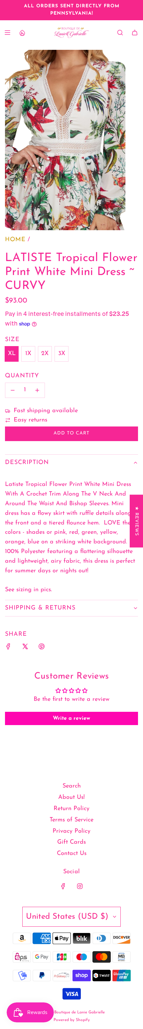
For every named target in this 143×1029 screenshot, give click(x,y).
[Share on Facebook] (8, 648)
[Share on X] (25, 648)
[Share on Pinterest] (41, 648)
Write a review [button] (71, 718)
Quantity (22, 376)
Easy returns (30, 420)
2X (45, 354)
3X (61, 354)
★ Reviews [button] (136, 521)
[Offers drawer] (22, 32)
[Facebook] (63, 886)
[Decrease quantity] (12, 390)
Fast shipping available (46, 411)
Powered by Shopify (72, 1020)
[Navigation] (7, 32)
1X (28, 354)
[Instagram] (79, 886)
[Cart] (134, 32)
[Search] (120, 32)
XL (12, 354)
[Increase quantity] (37, 390)
